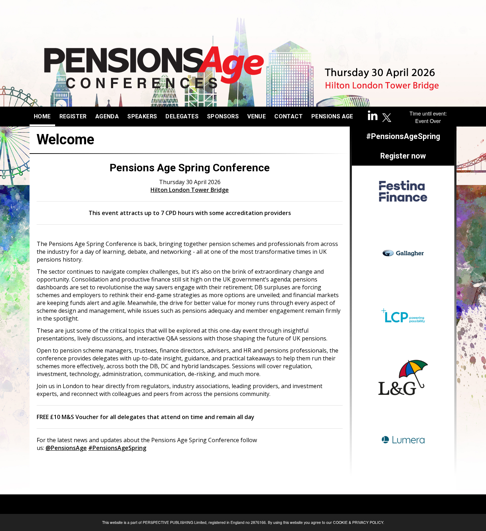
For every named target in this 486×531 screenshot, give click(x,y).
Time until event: (428, 113)
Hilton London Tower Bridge (189, 190)
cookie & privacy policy (358, 522)
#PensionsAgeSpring (117, 448)
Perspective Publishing (168, 522)
